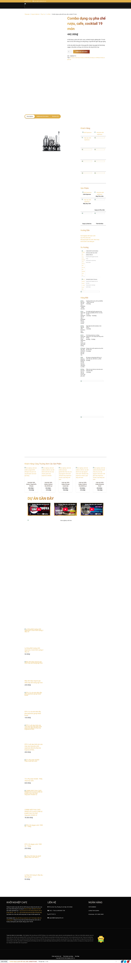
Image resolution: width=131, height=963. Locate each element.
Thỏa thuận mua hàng (68, 956)
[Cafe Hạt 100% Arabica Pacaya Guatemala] (65, 473)
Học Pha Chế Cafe (85, 237)
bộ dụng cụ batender (84, 57)
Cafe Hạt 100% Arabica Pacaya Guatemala (65, 484)
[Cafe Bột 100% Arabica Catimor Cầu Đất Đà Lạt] (48, 473)
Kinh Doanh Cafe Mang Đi (87, 241)
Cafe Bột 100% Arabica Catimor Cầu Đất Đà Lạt (48, 484)
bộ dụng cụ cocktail (94, 57)
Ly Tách (48, 14)
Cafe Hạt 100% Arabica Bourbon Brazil (99, 484)
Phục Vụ (43, 14)
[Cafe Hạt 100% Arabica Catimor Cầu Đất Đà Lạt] (82, 473)
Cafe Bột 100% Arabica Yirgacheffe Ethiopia (31, 484)
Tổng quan (27, 14)
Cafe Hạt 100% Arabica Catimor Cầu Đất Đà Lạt (82, 484)
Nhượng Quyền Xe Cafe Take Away (90, 239)
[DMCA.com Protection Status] (101, 942)
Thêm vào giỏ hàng (81, 51)
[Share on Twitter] (125, 961)
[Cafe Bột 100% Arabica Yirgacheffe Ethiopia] (31, 473)
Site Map (77, 956)
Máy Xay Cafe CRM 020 (90, 258)
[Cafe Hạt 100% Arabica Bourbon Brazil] (99, 473)
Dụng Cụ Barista (35, 14)
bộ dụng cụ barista (74, 57)
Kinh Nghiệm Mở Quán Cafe (88, 235)
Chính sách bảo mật (56, 956)
